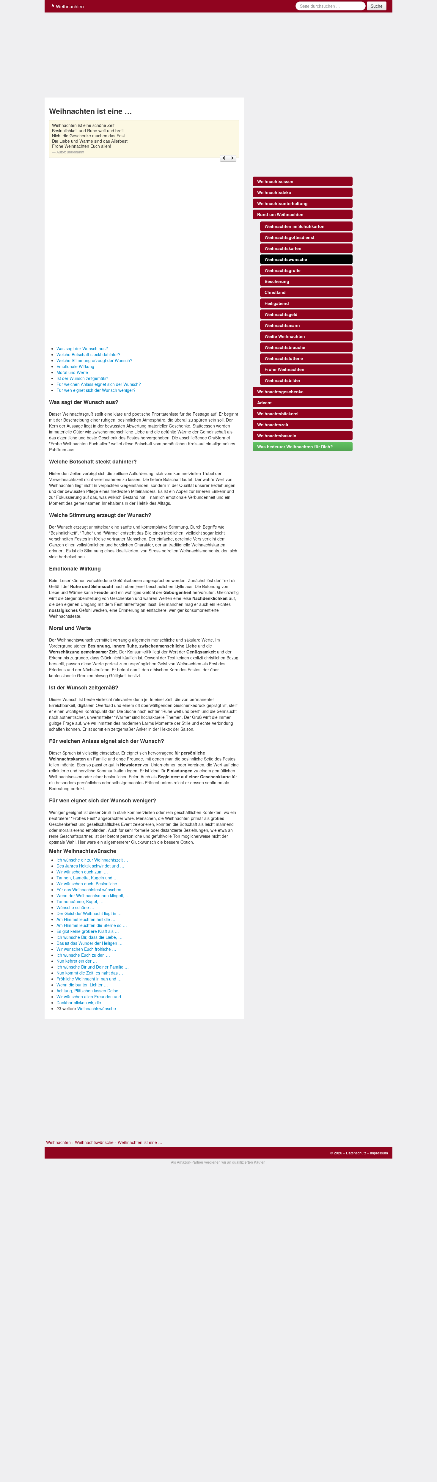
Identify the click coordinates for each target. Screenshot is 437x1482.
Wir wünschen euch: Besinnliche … (89, 884)
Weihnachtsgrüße (283, 270)
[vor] (232, 158)
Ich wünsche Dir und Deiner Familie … (92, 967)
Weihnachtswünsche (96, 1008)
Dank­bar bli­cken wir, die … (81, 1002)
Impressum (379, 1152)
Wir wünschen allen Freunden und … (91, 996)
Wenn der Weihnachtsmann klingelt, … (93, 895)
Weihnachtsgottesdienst (290, 237)
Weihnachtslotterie (284, 358)
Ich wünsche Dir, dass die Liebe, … (89, 937)
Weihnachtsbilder (282, 380)
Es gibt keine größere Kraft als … (87, 931)
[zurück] (224, 158)
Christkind (275, 292)
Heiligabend (277, 303)
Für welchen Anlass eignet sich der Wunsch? (98, 384)
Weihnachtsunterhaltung (282, 203)
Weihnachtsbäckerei (277, 414)
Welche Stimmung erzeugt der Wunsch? (94, 360)
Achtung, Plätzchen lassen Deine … (90, 991)
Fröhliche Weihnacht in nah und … (89, 979)
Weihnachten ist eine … (140, 1142)
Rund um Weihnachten (280, 214)
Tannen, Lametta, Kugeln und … (87, 878)
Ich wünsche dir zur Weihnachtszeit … (92, 860)
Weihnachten (69, 6)
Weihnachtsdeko (274, 192)
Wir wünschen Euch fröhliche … (86, 949)
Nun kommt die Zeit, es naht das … (89, 973)
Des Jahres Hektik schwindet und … (90, 866)
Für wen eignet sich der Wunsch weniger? (96, 390)
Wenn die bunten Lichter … (82, 985)
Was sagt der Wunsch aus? (82, 348)
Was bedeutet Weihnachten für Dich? (295, 447)
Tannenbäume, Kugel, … (79, 901)
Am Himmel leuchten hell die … (85, 919)
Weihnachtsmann (282, 325)
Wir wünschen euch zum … (82, 872)
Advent (264, 403)
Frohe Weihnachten (284, 369)
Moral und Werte (72, 372)
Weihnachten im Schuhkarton (295, 226)
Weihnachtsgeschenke (280, 392)
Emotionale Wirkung (75, 366)
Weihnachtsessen (275, 181)
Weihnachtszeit (272, 425)
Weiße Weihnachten (285, 336)
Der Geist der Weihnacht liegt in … (89, 913)
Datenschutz (356, 1152)
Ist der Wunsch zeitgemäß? (82, 378)
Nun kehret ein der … (76, 961)
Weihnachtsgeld (281, 314)
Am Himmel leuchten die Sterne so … (91, 925)
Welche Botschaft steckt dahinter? (88, 354)
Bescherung (277, 281)
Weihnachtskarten (283, 248)
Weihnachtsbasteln (276, 436)
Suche (377, 6)
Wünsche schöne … (75, 907)
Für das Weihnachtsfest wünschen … (91, 889)
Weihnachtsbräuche (285, 347)
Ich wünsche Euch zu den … (83, 955)
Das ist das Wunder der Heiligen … (89, 943)
